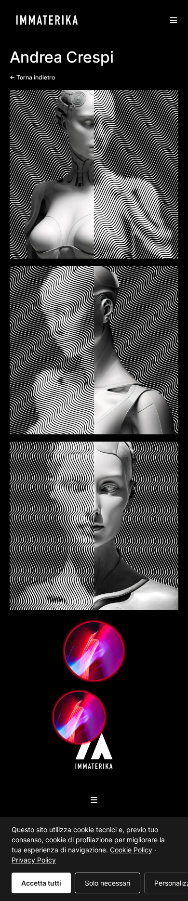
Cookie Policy (131, 850)
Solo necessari (107, 883)
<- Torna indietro (32, 77)
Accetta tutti (41, 883)
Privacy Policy (34, 860)
